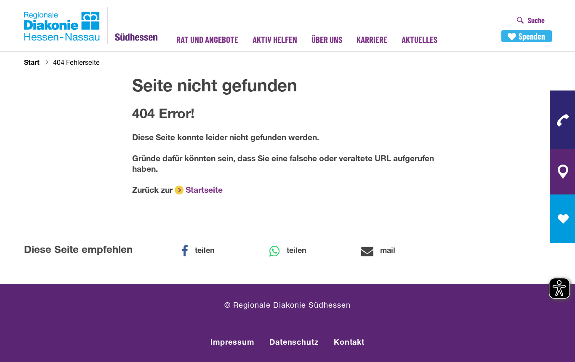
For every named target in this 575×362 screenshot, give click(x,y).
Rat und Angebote (207, 39)
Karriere (372, 39)
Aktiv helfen (275, 39)
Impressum (232, 343)
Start (32, 63)
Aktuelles (419, 39)
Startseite (204, 191)
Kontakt (349, 343)
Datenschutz (294, 343)
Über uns (326, 39)
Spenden (532, 36)
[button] (203, 251)
